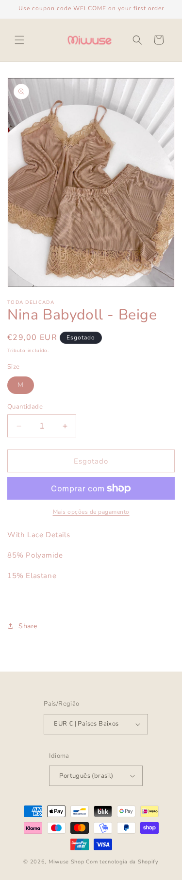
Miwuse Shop (66, 861)
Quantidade (25, 406)
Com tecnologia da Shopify (122, 861)
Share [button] (27, 626)
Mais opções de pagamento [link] (91, 512)
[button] (19, 40)
